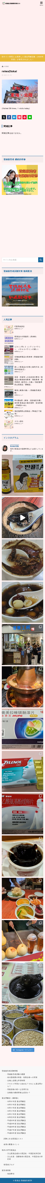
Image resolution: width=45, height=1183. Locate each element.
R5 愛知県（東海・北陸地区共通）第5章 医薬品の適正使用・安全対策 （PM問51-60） (29, 402)
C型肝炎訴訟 (20, 326)
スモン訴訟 (19, 421)
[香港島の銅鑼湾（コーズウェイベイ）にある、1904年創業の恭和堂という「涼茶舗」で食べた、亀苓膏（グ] (22, 856)
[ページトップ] (40, 1178)
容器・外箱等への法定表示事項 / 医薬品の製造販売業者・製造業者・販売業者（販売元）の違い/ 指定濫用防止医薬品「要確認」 (29, 381)
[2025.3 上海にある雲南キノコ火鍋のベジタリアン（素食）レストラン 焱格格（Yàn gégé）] (22, 686)
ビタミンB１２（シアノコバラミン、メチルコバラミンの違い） (27, 347)
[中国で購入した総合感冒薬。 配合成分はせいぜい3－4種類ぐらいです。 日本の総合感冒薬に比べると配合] (22, 771)
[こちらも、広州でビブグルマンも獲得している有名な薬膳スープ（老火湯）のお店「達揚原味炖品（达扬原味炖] (22, 517)
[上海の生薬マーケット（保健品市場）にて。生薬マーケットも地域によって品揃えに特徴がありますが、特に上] (22, 1025)
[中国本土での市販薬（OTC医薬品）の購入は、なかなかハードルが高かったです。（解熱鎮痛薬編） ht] (22, 813)
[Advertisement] (22, 30)
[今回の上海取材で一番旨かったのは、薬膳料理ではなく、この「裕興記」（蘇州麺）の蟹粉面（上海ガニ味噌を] (22, 898)
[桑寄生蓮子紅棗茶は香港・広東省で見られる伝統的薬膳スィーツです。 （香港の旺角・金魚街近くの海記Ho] (22, 602)
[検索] (40, 259)
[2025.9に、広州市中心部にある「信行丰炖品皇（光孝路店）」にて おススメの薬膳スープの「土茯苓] (22, 559)
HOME (6, 66)
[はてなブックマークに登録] (14, 117)
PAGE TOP (41, 1145)
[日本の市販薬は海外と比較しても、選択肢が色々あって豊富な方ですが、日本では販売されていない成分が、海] (22, 729)
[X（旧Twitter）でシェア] (4, 117)
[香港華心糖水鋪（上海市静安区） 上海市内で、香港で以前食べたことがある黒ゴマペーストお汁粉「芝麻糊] (22, 983)
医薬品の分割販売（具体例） (26, 336)
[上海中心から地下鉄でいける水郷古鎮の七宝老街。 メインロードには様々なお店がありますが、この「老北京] (22, 940)
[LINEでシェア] (30, 117)
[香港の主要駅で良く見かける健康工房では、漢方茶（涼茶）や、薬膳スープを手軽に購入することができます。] (22, 644)
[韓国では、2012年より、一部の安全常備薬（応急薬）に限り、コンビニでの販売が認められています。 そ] (22, 475)
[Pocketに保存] (19, 117)
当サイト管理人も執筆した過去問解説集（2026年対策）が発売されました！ (23, 58)
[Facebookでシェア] (9, 117)
